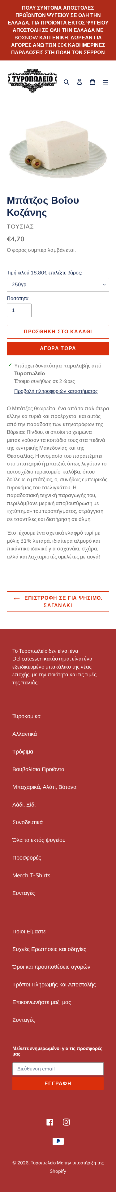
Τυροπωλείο (44, 1163)
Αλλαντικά (24, 733)
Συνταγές (23, 892)
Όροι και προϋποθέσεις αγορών (51, 966)
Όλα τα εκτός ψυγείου (39, 839)
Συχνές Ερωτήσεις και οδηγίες (49, 949)
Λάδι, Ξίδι (24, 804)
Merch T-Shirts (31, 875)
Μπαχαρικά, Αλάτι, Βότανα (44, 786)
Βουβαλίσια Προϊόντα (38, 769)
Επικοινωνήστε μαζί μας (41, 1002)
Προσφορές (26, 857)
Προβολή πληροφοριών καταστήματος (56, 391)
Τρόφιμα (22, 751)
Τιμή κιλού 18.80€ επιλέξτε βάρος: (44, 272)
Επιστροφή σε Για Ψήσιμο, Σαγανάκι (63, 601)
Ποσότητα (17, 298)
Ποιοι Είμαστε (29, 931)
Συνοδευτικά (27, 822)
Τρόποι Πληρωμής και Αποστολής (54, 984)
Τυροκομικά (26, 716)
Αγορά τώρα (58, 348)
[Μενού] (105, 81)
